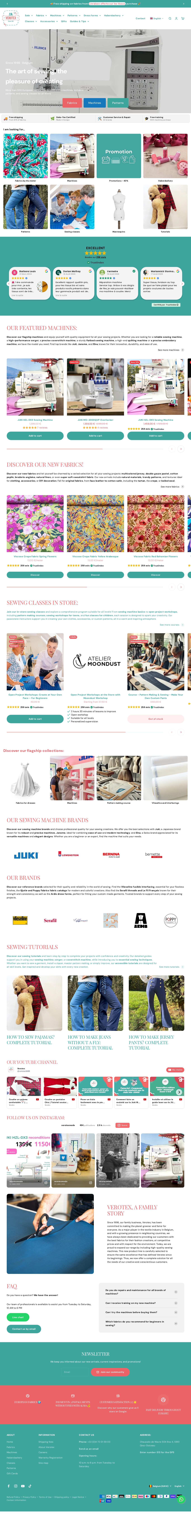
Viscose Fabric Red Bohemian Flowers (156, 556)
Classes (29, 21)
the (139, 480)
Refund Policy (13, 1497)
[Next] (183, 4)
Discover (35, 575)
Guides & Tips (78, 21)
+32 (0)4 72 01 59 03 (99, 1441)
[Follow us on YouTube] (23, 1486)
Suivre (125, 1125)
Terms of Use (45, 1497)
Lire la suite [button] (105, 295)
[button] (157, 18)
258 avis (101, 257)
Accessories (47, 21)
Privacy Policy (29, 1497)
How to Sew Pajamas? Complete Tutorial (31, 1039)
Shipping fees (46, 1441)
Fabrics (40, 15)
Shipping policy (61, 1497)
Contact (140, 18)
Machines (55, 15)
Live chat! (18, 1317)
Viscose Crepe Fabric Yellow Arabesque (95, 556)
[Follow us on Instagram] (16, 1486)
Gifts (64, 21)
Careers (43, 1452)
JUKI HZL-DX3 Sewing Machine (35, 419)
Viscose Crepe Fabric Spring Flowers (35, 556)
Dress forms (91, 15)
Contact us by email (24, 1328)
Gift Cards (12, 1473)
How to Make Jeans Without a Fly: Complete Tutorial (90, 1042)
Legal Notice (78, 1497)
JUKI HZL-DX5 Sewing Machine (155, 419)
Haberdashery (112, 15)
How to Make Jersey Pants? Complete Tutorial (151, 1042)
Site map (43, 1462)
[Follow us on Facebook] (8, 1486)
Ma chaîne (177, 1070)
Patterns (73, 15)
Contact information (16, 1500)
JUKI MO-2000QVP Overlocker (95, 419)
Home (10, 1441)
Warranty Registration (51, 1457)
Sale (27, 15)
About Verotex (46, 1447)
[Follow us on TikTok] (30, 1486)
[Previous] (7, 4)
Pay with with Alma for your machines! (95, 3)
